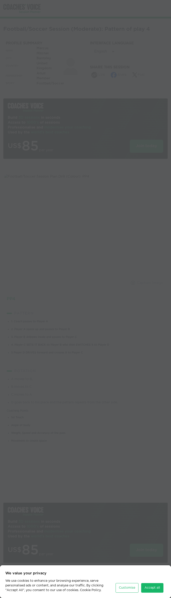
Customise (127, 587)
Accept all (152, 587)
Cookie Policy (90, 590)
